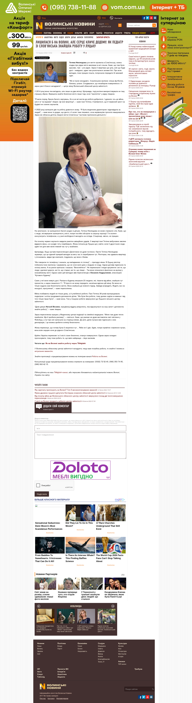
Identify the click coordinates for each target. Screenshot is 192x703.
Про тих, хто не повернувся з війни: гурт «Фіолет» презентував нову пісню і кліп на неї (65, 628)
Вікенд (100, 654)
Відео (61, 37)
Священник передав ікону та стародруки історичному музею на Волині (142, 93)
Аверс (152, 33)
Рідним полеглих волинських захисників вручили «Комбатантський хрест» (141, 161)
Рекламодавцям (62, 698)
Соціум (101, 643)
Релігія (100, 656)
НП (65, 33)
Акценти (118, 33)
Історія (120, 656)
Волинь (40, 648)
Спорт (91, 33)
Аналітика (48, 37)
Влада (59, 646)
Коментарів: (66, 53)
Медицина (102, 646)
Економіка (57, 33)
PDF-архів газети (142, 37)
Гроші (80, 646)
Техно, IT (101, 661)
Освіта (100, 648)
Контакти (51, 698)
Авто (86, 33)
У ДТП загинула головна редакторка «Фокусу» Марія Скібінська (85, 628)
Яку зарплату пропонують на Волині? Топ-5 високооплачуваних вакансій (66, 389)
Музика (121, 646)
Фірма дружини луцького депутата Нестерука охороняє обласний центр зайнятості (70, 392)
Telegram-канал (61, 372)
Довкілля (101, 651)
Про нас (43, 698)
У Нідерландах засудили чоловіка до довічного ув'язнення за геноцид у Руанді (142, 83)
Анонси (80, 37)
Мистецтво (122, 654)
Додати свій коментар (56, 406)
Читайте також (41, 384)
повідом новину (139, 33)
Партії (59, 648)
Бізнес (80, 648)
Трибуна (127, 33)
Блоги (67, 37)
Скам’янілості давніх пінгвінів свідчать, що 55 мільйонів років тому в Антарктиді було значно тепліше (142, 59)
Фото (56, 37)
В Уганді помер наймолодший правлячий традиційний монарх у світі (142, 48)
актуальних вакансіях (44, 351)
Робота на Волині (99, 356)
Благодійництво (104, 659)
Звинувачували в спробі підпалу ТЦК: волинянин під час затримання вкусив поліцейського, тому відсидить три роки (141, 128)
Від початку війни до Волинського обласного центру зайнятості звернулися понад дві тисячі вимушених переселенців (79, 396)
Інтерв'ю (39, 37)
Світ (38, 654)
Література (122, 651)
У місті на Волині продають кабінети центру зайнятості (58, 401)
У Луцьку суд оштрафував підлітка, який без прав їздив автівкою (141, 103)
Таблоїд (99, 33)
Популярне (88, 37)
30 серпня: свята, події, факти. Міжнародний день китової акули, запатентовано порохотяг (142, 72)
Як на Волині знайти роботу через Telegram (65, 343)
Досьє (73, 37)
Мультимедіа (76, 606)
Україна (40, 651)
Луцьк (39, 646)
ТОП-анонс (122, 664)
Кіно (119, 648)
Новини (142, 41)
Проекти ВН (109, 33)
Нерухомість (82, 651)
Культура (78, 33)
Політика (47, 33)
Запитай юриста (103, 37)
